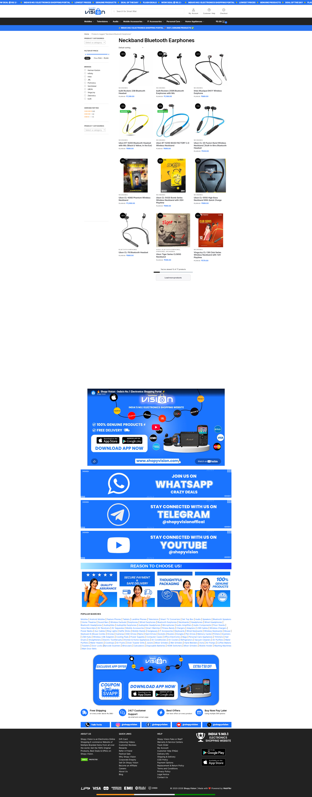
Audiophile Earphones (126, 625)
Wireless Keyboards (213, 631)
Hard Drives (150, 634)
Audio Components (202, 625)
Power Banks (87, 631)
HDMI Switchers (174, 645)
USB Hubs (86, 637)
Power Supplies (137, 637)
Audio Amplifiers (183, 625)
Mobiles (84, 619)
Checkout (223, 13)
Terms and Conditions (167, 768)
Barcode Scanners (112, 645)
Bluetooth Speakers (222, 619)
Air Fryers (120, 642)
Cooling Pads (122, 637)
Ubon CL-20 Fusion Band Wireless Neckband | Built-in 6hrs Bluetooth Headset (210, 145)
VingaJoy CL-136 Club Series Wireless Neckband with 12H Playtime (207, 255)
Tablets (126, 619)
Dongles (180, 634)
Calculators (139, 645)
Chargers (180, 628)
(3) (89, 114)
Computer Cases (154, 637)
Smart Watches (153, 628)
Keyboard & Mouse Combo (93, 634)
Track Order (162, 745)
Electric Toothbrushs (112, 640)
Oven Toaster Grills (136, 642)
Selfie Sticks (124, 631)
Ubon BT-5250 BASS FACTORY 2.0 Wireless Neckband (172, 144)
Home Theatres (89, 622)
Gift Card (123, 739)
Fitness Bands (168, 628)
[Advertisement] (96, 179)
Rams (140, 634)
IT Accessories (166, 631)
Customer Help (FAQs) (167, 751)
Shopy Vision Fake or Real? (170, 739)
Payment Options (165, 762)
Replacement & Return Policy (170, 765)
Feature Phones (114, 619)
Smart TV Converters (170, 619)
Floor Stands (219, 625)
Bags (184, 637)
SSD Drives (131, 634)
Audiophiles (109, 625)
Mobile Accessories (135, 628)
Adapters (191, 628)
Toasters (86, 645)
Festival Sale (124, 754)
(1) (89, 117)
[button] (222, 21)
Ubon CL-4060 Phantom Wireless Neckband (134, 198)
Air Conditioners (158, 640)
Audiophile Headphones (149, 625)
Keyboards (180, 631)
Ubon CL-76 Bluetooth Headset (133, 252)
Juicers (149, 642)
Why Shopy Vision (127, 756)
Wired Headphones (213, 622)
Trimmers (218, 637)
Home (86, 34)
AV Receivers (104, 628)
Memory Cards (204, 634)
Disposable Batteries (155, 645)
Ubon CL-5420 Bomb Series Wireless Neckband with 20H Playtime (169, 200)
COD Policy (162, 759)
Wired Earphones (148, 622)
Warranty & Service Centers (170, 742)
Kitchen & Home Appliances (137, 640)
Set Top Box (187, 619)
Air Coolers (173, 640)
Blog (121, 774)
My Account (193, 13)
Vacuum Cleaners (203, 640)
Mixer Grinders (162, 642)
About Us (123, 771)
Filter (87, 58)
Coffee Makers (224, 642)
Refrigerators (187, 640)
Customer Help (209, 13)
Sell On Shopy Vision (128, 762)
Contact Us (162, 777)
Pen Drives (191, 634)
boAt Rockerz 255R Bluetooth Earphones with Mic (170, 92)
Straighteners (95, 640)
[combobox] (95, 42)
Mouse (227, 631)
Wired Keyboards (194, 631)
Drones (110, 634)
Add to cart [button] (210, 101)
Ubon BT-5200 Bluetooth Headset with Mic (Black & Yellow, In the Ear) (135, 144)
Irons (202, 642)
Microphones (168, 625)
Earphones (160, 251)
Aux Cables (100, 631)
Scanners (226, 634)
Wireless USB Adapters (103, 637)
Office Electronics (172, 637)
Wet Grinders (176, 642)
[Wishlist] (149, 55)
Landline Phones (138, 619)
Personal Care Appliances (201, 637)
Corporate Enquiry (127, 759)
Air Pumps (210, 642)
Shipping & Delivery (166, 756)
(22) (89, 111)
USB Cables (202, 628)
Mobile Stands (139, 631)
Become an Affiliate (128, 765)
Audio (158, 249)
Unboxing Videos (127, 742)
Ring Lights (112, 631)
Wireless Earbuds (118, 622)
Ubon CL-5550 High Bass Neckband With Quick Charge (208, 198)
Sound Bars (103, 622)
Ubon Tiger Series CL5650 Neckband (168, 255)
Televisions (153, 619)
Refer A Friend (125, 751)
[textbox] (95, 42)
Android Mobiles (97, 619)
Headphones (197, 622)
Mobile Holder (205, 645)
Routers (170, 634)
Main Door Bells (89, 648)
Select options (136, 101)
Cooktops (109, 642)
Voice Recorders (88, 628)
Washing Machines (222, 645)
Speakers (207, 619)
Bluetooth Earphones (128, 249)
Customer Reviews (127, 745)
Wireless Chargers (218, 628)
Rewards (123, 748)
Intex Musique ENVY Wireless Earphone (208, 92)
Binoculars (127, 645)
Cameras (120, 634)
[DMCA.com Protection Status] (99, 759)
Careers (122, 768)
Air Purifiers (217, 640)
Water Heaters (96, 642)
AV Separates (118, 628)
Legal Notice (163, 774)
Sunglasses (152, 631)
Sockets (161, 634)
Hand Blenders (191, 642)
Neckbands (123, 88)
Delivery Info (163, 754)
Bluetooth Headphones (91, 625)
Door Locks (97, 645)
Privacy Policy (163, 771)
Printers (216, 634)
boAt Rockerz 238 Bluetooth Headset (132, 92)
